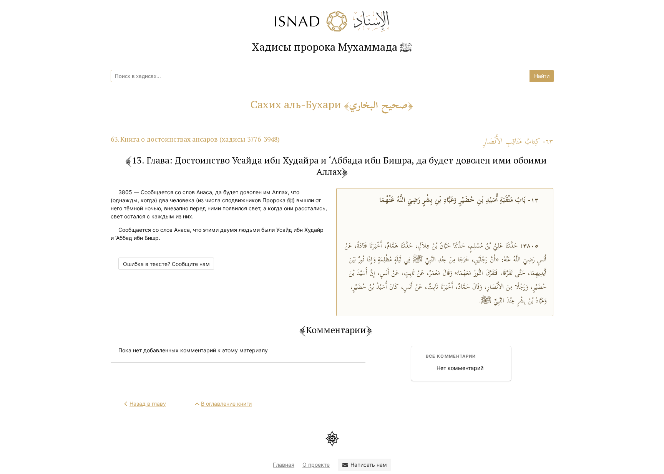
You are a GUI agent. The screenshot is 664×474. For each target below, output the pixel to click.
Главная (283, 464)
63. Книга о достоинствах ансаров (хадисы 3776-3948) (195, 139)
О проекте (316, 464)
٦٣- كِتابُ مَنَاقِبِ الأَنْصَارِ (518, 142)
